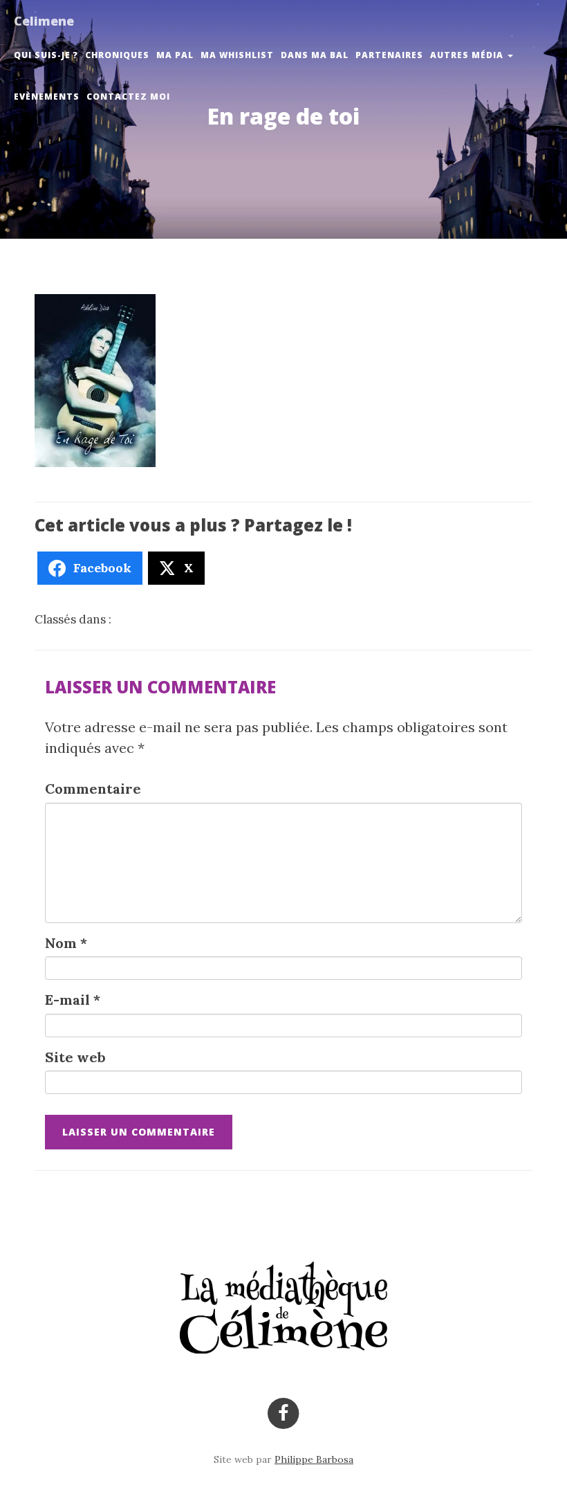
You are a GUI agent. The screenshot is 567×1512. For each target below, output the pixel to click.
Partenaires (389, 55)
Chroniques (117, 55)
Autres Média (468, 55)
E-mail (72, 999)
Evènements (47, 96)
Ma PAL (175, 55)
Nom (66, 942)
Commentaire (93, 788)
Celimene (44, 20)
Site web (75, 1057)
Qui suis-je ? (46, 55)
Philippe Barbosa (314, 1459)
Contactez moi (128, 96)
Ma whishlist (237, 55)
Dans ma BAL (314, 55)
